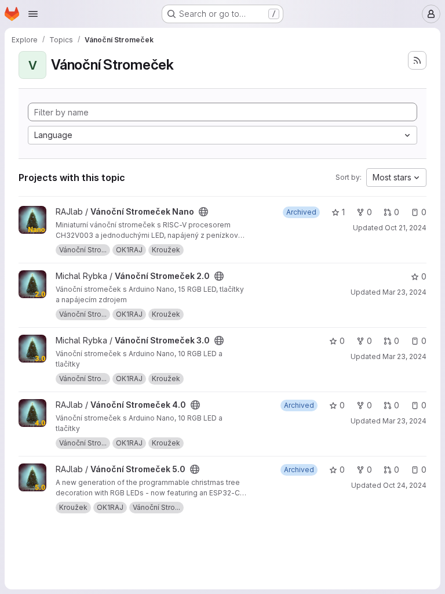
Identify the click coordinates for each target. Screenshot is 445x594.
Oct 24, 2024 (404, 485)
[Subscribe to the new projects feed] (417, 60)
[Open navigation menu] (33, 14)
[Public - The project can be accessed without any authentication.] (203, 211)
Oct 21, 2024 (405, 227)
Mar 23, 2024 (404, 292)
